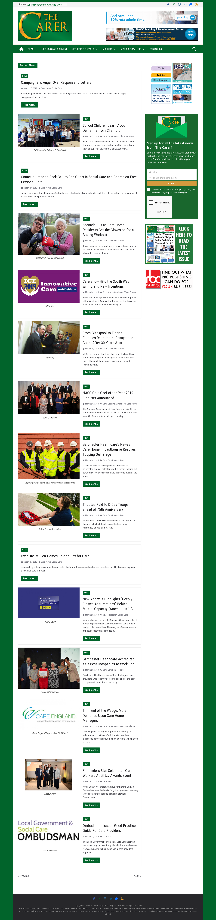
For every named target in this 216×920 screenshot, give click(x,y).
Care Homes (113, 136)
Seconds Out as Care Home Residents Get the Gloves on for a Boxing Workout (108, 230)
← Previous (23, 876)
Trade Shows (130, 292)
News (31, 49)
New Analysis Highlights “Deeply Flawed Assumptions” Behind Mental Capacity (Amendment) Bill (109, 604)
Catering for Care (123, 404)
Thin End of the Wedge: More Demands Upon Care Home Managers (105, 715)
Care (43, 88)
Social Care (57, 88)
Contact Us (156, 49)
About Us (107, 49)
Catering (111, 404)
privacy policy (185, 189)
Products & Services (83, 49)
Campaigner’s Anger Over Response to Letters (56, 82)
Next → (137, 876)
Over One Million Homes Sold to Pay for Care (55, 556)
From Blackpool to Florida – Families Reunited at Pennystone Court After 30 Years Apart (108, 338)
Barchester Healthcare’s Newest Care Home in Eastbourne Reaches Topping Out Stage (109, 449)
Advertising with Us (130, 49)
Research (112, 615)
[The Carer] (21, 49)
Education (124, 136)
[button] (35, 49)
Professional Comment (54, 49)
